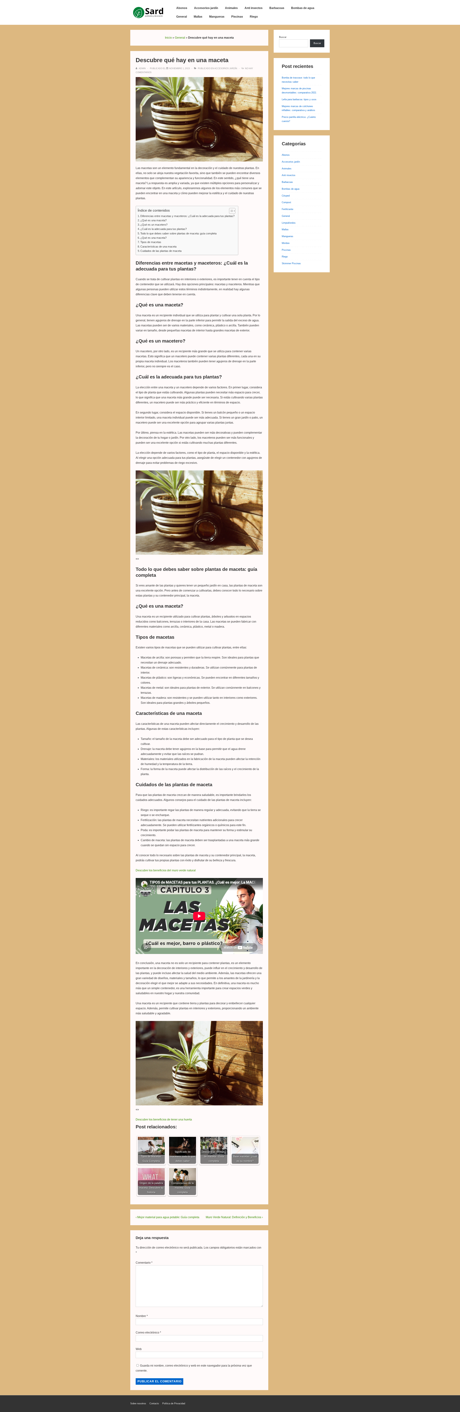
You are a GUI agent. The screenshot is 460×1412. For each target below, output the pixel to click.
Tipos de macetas (150, 242)
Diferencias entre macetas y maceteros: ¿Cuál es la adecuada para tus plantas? (187, 216)
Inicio (168, 37)
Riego (254, 16)
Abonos (181, 8)
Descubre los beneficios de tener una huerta (164, 1119)
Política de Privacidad (173, 1403)
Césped (286, 195)
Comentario (144, 1262)
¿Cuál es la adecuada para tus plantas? (163, 228)
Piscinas (237, 16)
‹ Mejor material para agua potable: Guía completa (167, 1217)
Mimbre (285, 243)
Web (139, 1349)
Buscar (282, 37)
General (181, 16)
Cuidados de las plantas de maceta (160, 250)
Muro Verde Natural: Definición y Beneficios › (234, 1217)
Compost (286, 202)
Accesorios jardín (206, 8)
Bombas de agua (302, 8)
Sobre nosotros (138, 1403)
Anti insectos (254, 8)
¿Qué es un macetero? (153, 224)
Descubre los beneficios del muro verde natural (166, 870)
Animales (231, 8)
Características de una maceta (158, 246)
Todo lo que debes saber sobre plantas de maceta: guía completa (178, 233)
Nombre (141, 1316)
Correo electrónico (147, 1332)
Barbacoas (276, 8)
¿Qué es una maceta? (153, 220)
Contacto (154, 1403)
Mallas (198, 16)
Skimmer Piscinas (291, 263)
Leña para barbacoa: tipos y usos (299, 99)
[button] (230, 211)
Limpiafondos (289, 222)
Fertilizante (287, 209)
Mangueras (216, 16)
